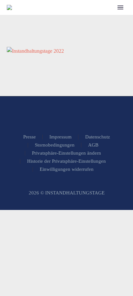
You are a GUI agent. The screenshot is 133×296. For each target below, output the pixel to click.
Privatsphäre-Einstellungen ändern (66, 153)
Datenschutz (97, 137)
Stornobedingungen (55, 145)
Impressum (60, 137)
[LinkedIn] (66, 114)
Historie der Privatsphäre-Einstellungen (66, 161)
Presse (29, 137)
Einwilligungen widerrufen (67, 169)
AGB (93, 145)
